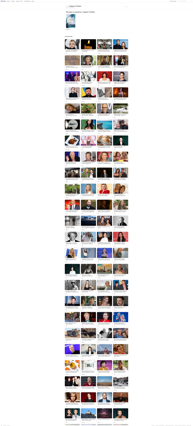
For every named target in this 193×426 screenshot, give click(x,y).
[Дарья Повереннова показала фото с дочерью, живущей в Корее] (72, 271)
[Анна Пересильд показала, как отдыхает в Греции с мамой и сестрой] (120, 207)
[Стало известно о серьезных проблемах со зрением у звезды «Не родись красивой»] (104, 159)
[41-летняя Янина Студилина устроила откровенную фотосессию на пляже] (88, 143)
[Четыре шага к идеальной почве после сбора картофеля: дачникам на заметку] (88, 335)
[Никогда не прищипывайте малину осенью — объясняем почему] (88, 110)
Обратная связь (189, 425)
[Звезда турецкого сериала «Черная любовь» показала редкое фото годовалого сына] (120, 239)
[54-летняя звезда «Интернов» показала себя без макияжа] (120, 367)
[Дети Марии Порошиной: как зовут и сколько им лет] (88, 62)
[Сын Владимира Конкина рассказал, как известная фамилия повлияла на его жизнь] (72, 159)
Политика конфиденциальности (169, 425)
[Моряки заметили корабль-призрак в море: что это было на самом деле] (104, 383)
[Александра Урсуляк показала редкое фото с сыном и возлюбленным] (88, 351)
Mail (1, 425)
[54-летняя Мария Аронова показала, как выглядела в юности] (120, 223)
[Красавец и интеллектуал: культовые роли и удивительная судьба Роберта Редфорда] (72, 287)
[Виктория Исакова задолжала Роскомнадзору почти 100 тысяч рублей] (88, 399)
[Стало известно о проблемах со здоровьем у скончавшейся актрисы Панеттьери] (72, 46)
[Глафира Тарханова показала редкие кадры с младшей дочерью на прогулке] (120, 78)
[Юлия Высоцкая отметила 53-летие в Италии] (88, 287)
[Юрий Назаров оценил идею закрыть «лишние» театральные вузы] (88, 319)
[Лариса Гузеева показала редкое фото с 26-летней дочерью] (120, 62)
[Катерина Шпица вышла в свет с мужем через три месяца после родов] (104, 239)
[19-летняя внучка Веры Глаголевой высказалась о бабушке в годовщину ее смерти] (120, 159)
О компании (4, 425)
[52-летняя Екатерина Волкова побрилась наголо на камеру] (104, 367)
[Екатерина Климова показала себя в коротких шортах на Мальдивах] (88, 255)
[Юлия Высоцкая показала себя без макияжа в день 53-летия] (88, 191)
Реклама (8, 425)
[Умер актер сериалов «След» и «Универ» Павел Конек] (120, 303)
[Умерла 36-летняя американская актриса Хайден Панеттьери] (104, 319)
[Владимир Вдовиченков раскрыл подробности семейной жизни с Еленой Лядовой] (120, 46)
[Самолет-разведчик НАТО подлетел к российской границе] (72, 127)
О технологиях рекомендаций (159, 425)
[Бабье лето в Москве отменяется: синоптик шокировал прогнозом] (72, 223)
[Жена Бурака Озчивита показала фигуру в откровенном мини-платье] (120, 94)
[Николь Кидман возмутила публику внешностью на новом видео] (104, 287)
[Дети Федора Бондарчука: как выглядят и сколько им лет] (104, 110)
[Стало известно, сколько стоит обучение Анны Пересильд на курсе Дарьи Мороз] (104, 255)
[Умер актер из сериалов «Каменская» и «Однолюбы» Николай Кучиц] (88, 303)
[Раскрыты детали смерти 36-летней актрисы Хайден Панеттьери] (104, 191)
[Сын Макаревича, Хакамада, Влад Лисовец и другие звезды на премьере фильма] (104, 175)
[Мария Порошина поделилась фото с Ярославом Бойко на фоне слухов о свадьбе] (72, 78)
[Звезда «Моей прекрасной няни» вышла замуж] (120, 351)
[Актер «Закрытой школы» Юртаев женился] (72, 319)
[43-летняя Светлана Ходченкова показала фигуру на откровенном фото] (104, 303)
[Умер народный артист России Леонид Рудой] (88, 46)
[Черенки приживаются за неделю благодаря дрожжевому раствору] (72, 191)
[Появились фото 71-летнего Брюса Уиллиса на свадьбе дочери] (104, 335)
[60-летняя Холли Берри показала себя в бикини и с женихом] (88, 239)
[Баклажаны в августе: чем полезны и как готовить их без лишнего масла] (72, 143)
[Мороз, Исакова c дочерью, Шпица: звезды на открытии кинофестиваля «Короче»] (72, 383)
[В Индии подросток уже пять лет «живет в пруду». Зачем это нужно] (120, 110)
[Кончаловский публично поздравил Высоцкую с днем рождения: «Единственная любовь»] (120, 191)
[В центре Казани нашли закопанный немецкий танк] (104, 94)
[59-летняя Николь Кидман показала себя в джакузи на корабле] (120, 255)
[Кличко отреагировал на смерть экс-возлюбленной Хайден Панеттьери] (72, 207)
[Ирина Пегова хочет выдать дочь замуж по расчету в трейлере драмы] (104, 207)
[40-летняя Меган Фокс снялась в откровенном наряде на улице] (88, 127)
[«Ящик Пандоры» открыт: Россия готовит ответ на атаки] (88, 415)
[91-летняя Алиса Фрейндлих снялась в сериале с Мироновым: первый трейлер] (104, 62)
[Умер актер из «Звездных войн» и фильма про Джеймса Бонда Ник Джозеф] (120, 335)
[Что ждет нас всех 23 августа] (104, 415)
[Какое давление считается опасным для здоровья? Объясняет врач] (88, 78)
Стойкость (68, 29)
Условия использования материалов (180, 425)
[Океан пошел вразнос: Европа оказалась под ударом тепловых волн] (104, 127)
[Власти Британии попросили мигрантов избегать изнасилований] (104, 271)
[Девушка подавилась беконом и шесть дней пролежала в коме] (88, 367)
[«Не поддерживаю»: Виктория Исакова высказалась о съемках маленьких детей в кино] (72, 303)
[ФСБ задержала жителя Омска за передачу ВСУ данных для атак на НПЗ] (72, 175)
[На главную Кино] (4, 1)
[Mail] (1, 1)
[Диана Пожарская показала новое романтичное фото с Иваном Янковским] (72, 415)
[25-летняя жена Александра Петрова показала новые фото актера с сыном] (120, 175)
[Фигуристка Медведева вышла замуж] (104, 223)
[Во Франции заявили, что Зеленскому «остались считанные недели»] (88, 94)
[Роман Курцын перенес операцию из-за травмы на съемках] (120, 415)
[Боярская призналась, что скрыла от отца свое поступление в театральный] (120, 143)
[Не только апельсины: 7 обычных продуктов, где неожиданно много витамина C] (72, 367)
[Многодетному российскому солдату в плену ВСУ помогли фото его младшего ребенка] (104, 46)
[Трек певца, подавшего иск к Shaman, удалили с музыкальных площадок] (72, 351)
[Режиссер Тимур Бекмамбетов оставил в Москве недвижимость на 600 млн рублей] (88, 207)
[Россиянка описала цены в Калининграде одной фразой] (120, 383)
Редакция (153, 425)
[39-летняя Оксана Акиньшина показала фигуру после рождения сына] (120, 271)
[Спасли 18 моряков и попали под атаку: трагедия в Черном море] (88, 223)
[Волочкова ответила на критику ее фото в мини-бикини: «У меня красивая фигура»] (88, 383)
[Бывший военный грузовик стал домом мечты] (72, 335)
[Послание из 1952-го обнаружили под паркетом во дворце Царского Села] (72, 62)
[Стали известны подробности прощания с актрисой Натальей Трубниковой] (72, 399)
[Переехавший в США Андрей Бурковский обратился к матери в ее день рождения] (104, 399)
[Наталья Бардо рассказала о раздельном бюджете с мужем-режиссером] (88, 175)
